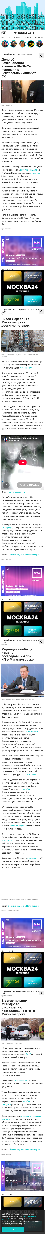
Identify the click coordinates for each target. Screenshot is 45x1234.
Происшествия (27, 54)
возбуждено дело (28, 169)
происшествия (6, 229)
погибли (26, 789)
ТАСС (28, 1054)
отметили (31, 858)
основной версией (18, 825)
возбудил (6, 1104)
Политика (4, 644)
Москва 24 (23, 33)
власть (3, 911)
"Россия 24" (6, 840)
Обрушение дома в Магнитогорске (24, 554)
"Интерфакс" (32, 774)
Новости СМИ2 (7, 269)
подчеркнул (6, 527)
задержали (35, 173)
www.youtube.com (17, 491)
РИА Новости (25, 367)
